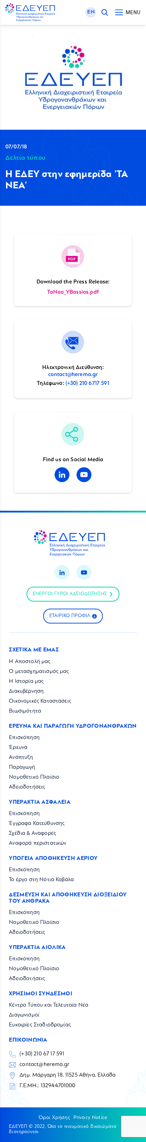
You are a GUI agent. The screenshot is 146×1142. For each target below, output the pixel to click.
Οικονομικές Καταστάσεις (40, 701)
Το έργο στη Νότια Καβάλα (41, 880)
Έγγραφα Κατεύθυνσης (36, 823)
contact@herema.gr (73, 374)
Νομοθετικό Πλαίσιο (34, 777)
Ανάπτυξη (21, 757)
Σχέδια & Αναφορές (32, 833)
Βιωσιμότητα (25, 711)
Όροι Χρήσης (54, 1117)
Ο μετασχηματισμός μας (39, 671)
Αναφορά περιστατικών (37, 843)
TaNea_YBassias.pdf (73, 292)
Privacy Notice (90, 1117)
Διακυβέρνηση (26, 691)
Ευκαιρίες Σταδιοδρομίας (40, 1025)
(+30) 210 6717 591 (87, 383)
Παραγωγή (22, 767)
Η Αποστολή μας (29, 661)
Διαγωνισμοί (24, 1015)
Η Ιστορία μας (26, 681)
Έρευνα (18, 747)
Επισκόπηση (24, 737)
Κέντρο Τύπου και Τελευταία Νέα (48, 1005)
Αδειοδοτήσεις (27, 787)
